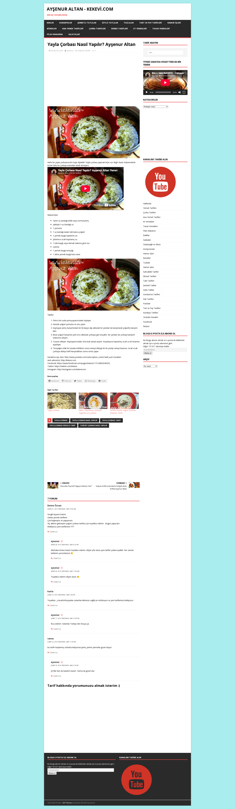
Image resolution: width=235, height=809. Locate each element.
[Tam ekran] (184, 92)
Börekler (52, 28)
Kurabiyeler (65, 22)
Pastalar (146, 303)
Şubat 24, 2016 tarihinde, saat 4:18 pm (64, 665)
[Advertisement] (93, 81)
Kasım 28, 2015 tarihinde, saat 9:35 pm (64, 545)
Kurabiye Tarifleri (150, 312)
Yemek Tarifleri (149, 208)
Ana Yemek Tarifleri (72, 28)
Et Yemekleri (140, 28)
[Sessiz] (179, 92)
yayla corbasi (60, 420)
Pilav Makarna (55, 34)
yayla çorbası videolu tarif (62, 425)
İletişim (146, 326)
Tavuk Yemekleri (161, 28)
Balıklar (146, 235)
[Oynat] (146, 92)
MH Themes (67, 803)
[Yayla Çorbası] (61, 401)
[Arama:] (165, 52)
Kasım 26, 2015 (57, 50)
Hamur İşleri (174, 22)
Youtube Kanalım (150, 317)
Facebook (147, 321)
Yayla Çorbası (53, 410)
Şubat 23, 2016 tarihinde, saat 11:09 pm (61, 642)
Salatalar (74, 34)
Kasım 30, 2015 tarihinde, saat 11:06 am (65, 571)
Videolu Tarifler (84, 50)
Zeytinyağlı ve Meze (152, 244)
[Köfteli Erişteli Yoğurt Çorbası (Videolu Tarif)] (124, 401)
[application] (165, 82)
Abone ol (147, 353)
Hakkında (147, 203)
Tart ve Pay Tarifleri (150, 22)
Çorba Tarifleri (97, 28)
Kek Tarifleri (148, 299)
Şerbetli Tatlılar (87, 22)
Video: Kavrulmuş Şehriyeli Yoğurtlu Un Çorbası (90, 411)
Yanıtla (54, 531)
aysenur (70, 50)
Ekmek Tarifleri (119, 28)
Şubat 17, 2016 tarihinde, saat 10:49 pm (65, 618)
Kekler (50, 22)
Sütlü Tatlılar (110, 22)
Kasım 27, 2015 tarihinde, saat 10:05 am (61, 509)
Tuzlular (129, 22)
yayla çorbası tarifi (111, 420)
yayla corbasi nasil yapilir (84, 420)
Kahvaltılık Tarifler (151, 271)
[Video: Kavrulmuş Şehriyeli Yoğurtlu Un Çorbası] (93, 401)
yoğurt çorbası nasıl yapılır (93, 425)
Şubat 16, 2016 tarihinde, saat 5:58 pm (61, 595)
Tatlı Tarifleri (148, 280)
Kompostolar (149, 249)
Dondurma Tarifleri (151, 294)
